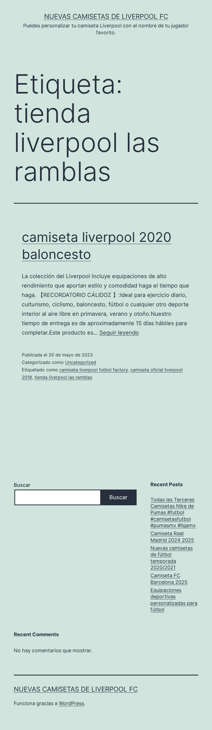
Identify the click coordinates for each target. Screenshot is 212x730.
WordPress (71, 703)
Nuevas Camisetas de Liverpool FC (106, 16)
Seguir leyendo (119, 332)
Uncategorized (80, 362)
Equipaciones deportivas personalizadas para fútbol (173, 599)
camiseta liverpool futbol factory (93, 369)
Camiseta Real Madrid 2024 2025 (172, 536)
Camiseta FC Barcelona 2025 (168, 579)
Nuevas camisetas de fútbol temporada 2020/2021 (171, 557)
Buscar (22, 485)
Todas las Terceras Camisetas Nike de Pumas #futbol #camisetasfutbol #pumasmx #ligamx (173, 513)
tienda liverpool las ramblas (63, 377)
